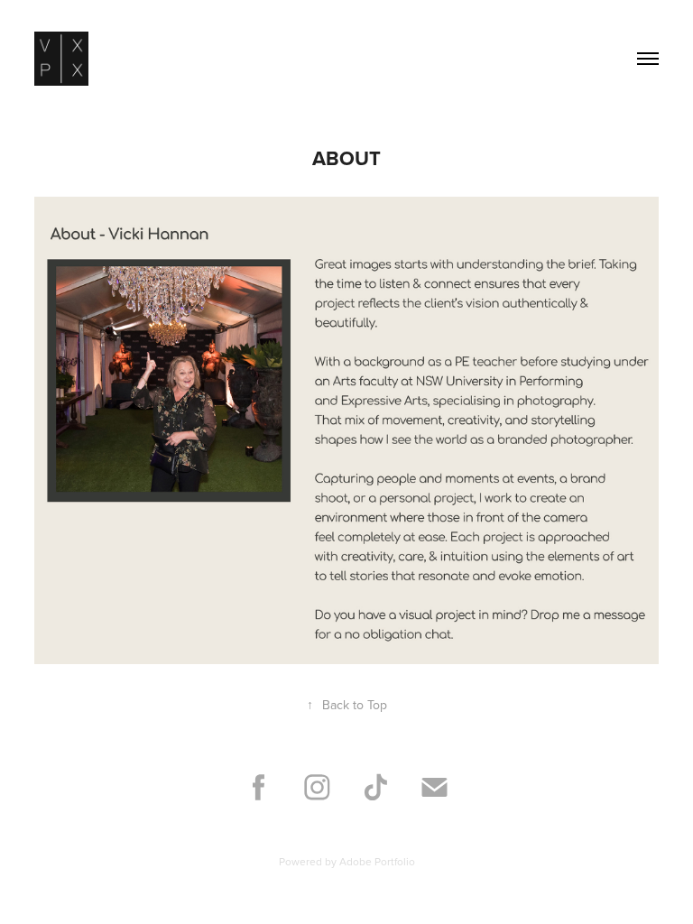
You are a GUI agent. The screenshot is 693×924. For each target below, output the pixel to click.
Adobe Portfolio (377, 861)
